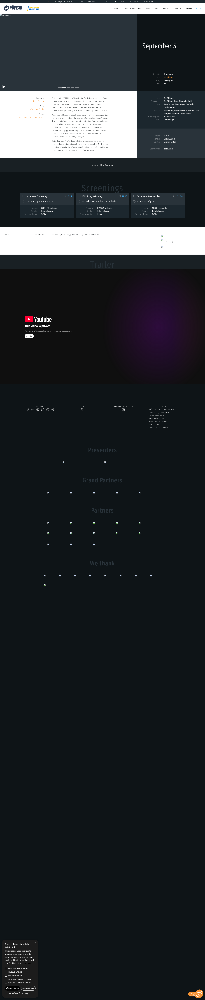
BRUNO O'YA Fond (149, 1)
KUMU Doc (124, 1)
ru (200, 8)
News (116, 8)
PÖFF (48, 2)
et (197, 8)
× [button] (35, 942)
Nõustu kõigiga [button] (12, 988)
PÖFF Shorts (91, 2)
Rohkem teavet (27, 963)
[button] (10, 52)
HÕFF (100, 2)
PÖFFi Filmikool (135, 1)
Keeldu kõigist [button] (28, 988)
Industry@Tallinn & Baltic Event (64, 2)
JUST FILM (80, 2)
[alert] (20, 969)
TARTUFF (107, 2)
